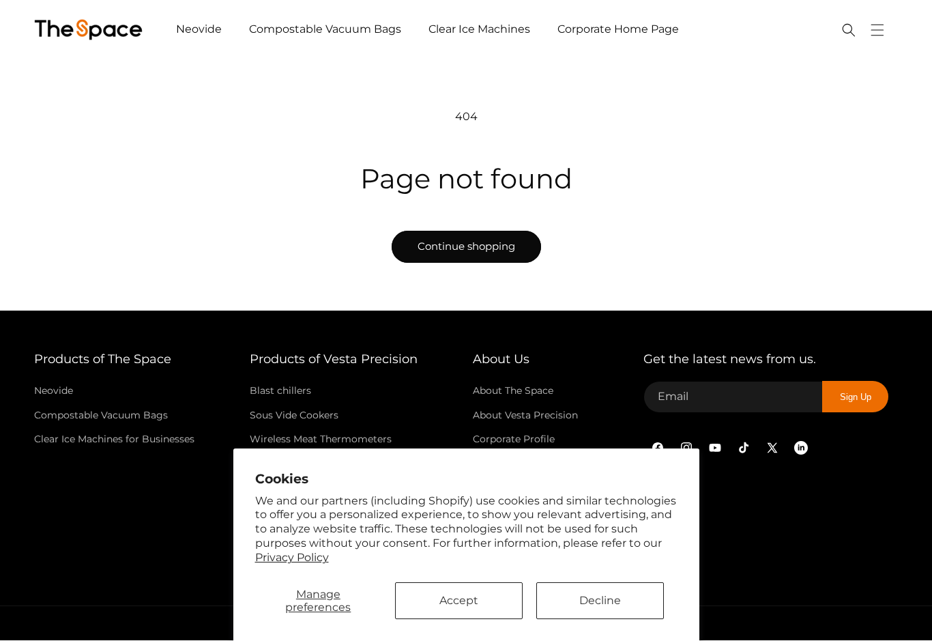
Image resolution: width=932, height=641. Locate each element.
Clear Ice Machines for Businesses (114, 439)
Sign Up (855, 397)
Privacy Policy (292, 557)
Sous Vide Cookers (294, 414)
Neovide (53, 390)
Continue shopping (466, 246)
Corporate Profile (514, 439)
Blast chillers (280, 390)
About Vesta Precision (525, 414)
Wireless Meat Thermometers (321, 439)
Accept (458, 600)
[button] (849, 30)
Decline (600, 600)
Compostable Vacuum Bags (101, 414)
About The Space (513, 390)
